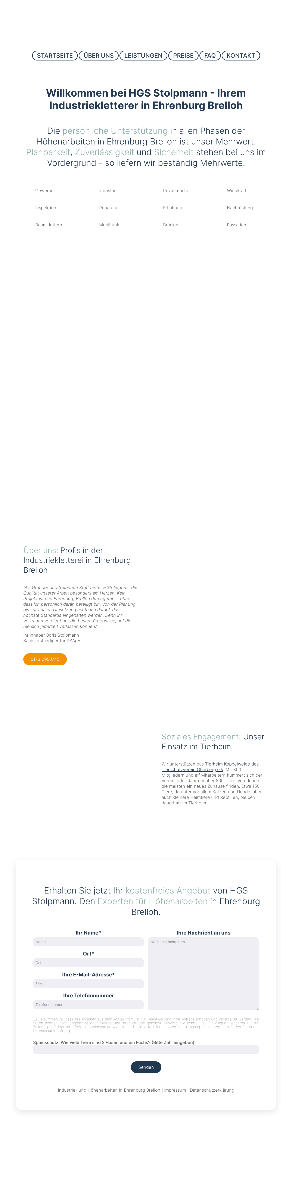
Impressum (175, 1090)
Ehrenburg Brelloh (142, 1090)
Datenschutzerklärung (51, 1031)
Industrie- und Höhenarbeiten (88, 1090)
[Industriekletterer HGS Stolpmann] (146, 24)
